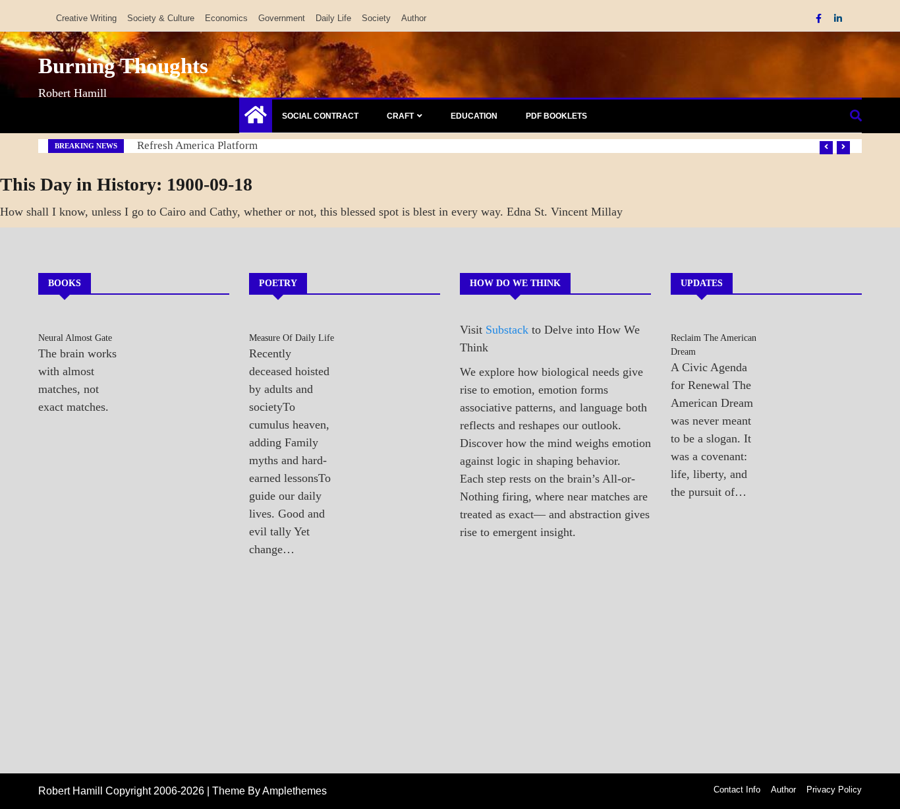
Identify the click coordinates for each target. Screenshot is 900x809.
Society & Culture (160, 18)
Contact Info (737, 789)
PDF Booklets (556, 116)
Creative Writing (86, 18)
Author (413, 18)
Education (474, 116)
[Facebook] (820, 18)
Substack (507, 329)
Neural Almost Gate (75, 338)
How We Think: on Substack (204, 145)
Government (281, 18)
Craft (400, 116)
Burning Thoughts (123, 66)
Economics (226, 18)
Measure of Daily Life (291, 338)
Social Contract (320, 116)
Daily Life (333, 18)
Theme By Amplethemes (269, 790)
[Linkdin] (838, 18)
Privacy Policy (834, 789)
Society (376, 18)
